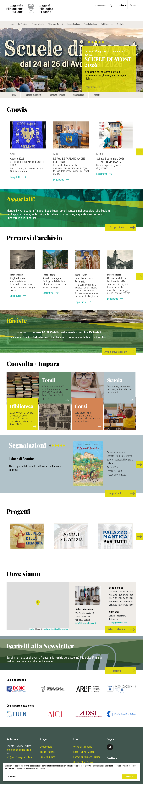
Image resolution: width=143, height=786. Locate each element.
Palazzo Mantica (116, 629)
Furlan (132, 5)
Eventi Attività (38, 24)
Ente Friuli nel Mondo (83, 751)
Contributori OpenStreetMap (51, 629)
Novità (13, 95)
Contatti (120, 24)
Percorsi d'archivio (33, 95)
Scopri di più (117, 227)
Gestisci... (13, 776)
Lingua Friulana (73, 24)
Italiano (122, 5)
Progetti (96, 95)
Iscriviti (117, 670)
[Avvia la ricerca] (111, 6)
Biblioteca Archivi (55, 24)
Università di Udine (82, 746)
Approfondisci (116, 493)
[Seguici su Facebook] (110, 747)
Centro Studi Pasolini (84, 762)
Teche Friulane (47, 751)
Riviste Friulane (47, 756)
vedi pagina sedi (116, 622)
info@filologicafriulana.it (85, 623)
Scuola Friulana (90, 24)
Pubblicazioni (107, 24)
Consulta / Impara (57, 95)
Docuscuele (46, 746)
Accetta (129, 776)
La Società (22, 24)
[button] (139, 151)
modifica (65, 629)
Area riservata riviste (115, 352)
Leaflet (32, 629)
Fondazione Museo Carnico (86, 756)
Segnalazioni (78, 95)
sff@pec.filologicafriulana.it (20, 757)
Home (11, 24)
